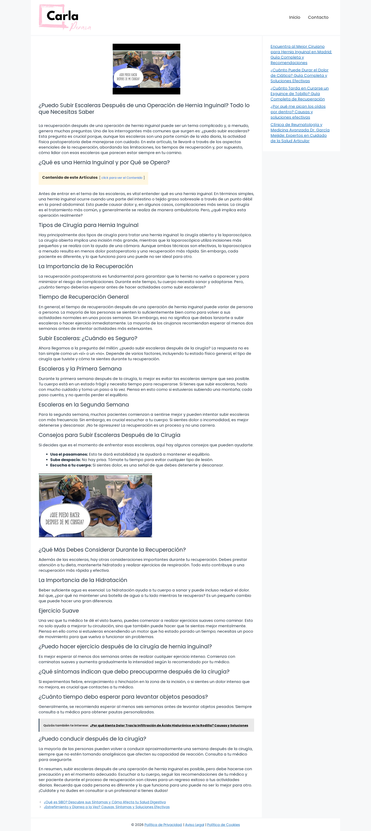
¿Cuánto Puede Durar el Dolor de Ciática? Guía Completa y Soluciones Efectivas (299, 75)
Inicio (294, 17)
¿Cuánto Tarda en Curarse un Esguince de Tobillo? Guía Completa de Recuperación (300, 94)
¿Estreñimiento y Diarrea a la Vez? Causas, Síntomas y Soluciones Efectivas (107, 807)
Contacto (318, 17)
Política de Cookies (223, 824)
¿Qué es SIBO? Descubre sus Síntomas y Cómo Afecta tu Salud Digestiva (105, 802)
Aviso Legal (194, 824)
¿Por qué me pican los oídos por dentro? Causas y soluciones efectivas (298, 112)
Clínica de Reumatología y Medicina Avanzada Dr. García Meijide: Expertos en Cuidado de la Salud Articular (300, 133)
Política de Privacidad (163, 824)
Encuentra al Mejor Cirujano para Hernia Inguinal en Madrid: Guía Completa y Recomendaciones (301, 54)
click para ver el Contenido (121, 177)
